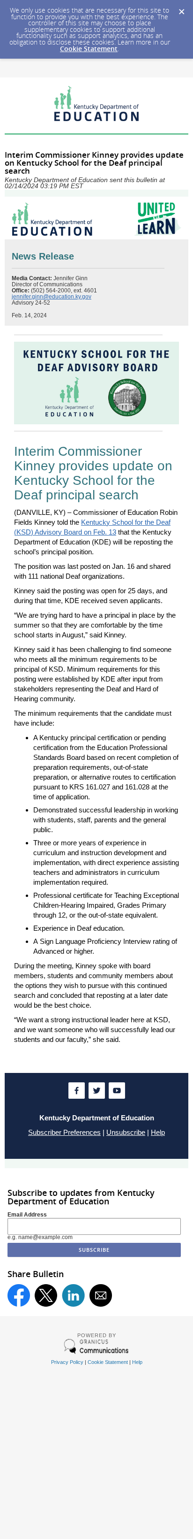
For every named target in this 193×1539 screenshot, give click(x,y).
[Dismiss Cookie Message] (181, 9)
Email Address (27, 1214)
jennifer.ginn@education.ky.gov (51, 296)
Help (158, 1132)
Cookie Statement (89, 48)
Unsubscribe (125, 1132)
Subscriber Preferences (64, 1132)
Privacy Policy (67, 1362)
